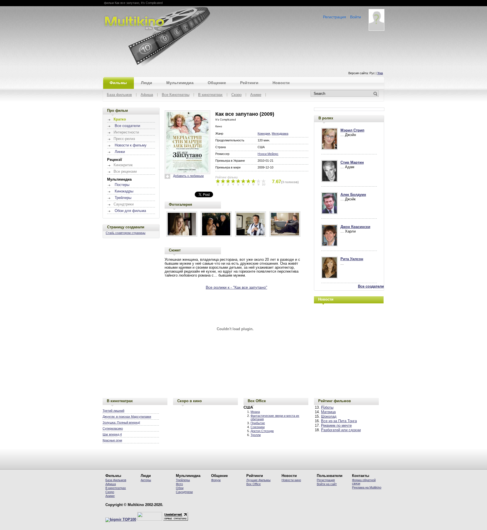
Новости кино (291, 480)
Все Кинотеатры (175, 95)
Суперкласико (113, 428)
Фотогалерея (180, 204)
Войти (355, 17)
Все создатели (127, 126)
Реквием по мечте (336, 426)
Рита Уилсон (351, 259)
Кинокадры (124, 191)
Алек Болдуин (353, 195)
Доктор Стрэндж (262, 431)
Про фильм (117, 110)
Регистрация (334, 17)
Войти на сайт (327, 484)
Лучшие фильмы (258, 480)
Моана (255, 411)
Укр (380, 73)
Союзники (258, 427)
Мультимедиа (180, 82)
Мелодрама (280, 133)
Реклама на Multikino (366, 487)
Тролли (256, 435)
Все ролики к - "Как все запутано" (236, 287)
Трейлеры (123, 198)
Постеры (122, 185)
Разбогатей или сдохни (341, 430)
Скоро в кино (189, 401)
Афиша (147, 95)
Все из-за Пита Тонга (339, 421)
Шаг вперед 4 (112, 434)
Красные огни (112, 440)
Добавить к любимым (188, 176)
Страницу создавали (125, 227)
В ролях (325, 118)
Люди (146, 82)
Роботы (327, 407)
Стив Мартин (352, 163)
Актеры (146, 480)
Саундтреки (184, 492)
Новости (281, 82)
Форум (216, 480)
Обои (179, 488)
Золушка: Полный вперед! (121, 422)
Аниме (255, 95)
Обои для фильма (130, 211)
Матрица (328, 412)
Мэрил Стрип (352, 130)
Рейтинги (249, 82)
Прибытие (258, 423)
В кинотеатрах (210, 95)
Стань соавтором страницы (125, 233)
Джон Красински (355, 227)
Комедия (264, 133)
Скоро (236, 95)
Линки (120, 152)
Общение (217, 82)
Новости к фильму (131, 145)
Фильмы (118, 82)
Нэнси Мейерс (268, 154)
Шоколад (329, 417)
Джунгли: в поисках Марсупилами (127, 416)
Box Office (257, 401)
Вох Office (253, 484)
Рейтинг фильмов (334, 401)
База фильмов (119, 95)
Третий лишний (113, 410)
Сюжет (175, 250)
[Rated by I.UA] (149, 520)
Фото (179, 484)
